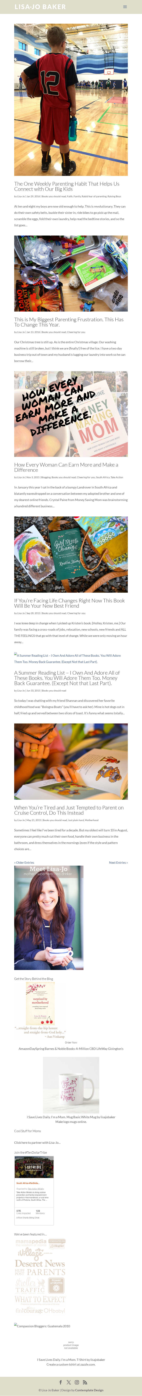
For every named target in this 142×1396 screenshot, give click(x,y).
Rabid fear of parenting (94, 196)
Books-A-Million (77, 1049)
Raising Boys (114, 196)
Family (77, 196)
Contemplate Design (89, 1390)
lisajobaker (108, 1117)
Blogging (46, 477)
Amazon (24, 1049)
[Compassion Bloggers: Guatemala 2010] (42, 1326)
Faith (70, 196)
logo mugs (70, 1122)
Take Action (117, 477)
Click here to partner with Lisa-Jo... (37, 1142)
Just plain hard (76, 820)
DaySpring (37, 1049)
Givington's (115, 1049)
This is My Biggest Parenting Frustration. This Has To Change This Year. (69, 322)
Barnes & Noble (55, 1049)
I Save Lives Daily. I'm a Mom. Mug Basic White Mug (61, 1117)
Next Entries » (118, 862)
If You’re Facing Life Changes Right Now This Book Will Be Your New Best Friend (69, 603)
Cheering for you (76, 332)
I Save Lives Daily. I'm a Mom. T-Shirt (61, 1360)
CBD (92, 1049)
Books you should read (54, 196)
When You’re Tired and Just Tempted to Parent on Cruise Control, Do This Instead (69, 810)
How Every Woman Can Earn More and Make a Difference (66, 467)
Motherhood (92, 820)
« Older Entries (24, 862)
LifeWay (102, 1049)
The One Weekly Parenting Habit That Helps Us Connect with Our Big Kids (66, 186)
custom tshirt (67, 1364)
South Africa (103, 477)
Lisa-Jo (21, 196)
